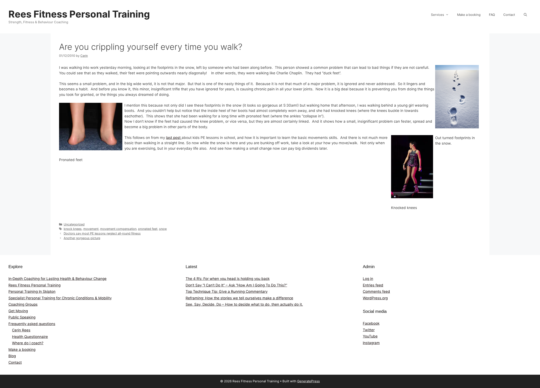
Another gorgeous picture (82, 238)
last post (174, 138)
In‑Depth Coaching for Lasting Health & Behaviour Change (57, 279)
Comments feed (376, 291)
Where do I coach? (27, 343)
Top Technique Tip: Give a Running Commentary (226, 291)
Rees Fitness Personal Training (79, 14)
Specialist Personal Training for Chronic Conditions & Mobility (60, 298)
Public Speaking (21, 317)
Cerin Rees (21, 330)
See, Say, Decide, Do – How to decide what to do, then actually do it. (244, 304)
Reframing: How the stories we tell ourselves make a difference (239, 298)
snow (163, 229)
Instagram (371, 343)
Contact (509, 15)
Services (437, 15)
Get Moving (18, 311)
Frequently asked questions (31, 324)
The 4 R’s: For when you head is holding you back (228, 279)
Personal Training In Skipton (31, 291)
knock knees (73, 229)
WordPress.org (375, 298)
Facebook (371, 323)
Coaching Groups (23, 304)
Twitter (369, 330)
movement (91, 229)
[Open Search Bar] (525, 14)
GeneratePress (308, 381)
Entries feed (373, 285)
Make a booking (469, 15)
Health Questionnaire (30, 337)
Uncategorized (74, 224)
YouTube (370, 336)
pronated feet (147, 229)
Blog (12, 356)
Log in (368, 279)
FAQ (492, 15)
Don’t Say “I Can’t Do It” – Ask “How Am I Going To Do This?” (236, 285)
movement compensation (118, 229)
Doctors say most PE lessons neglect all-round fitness (102, 233)
